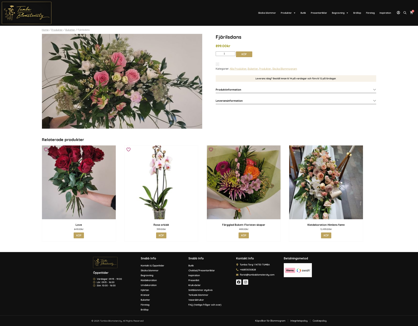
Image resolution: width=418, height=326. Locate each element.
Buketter (70, 29)
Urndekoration (149, 285)
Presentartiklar (319, 12)
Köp (244, 54)
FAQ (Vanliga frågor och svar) (204, 304)
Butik (303, 12)
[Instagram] (245, 282)
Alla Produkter (238, 68)
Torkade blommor (198, 295)
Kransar (145, 295)
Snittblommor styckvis (200, 290)
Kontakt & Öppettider (152, 265)
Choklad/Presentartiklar (201, 270)
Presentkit (193, 280)
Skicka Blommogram (284, 68)
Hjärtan (145, 290)
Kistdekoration (149, 280)
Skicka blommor (267, 12)
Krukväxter (194, 285)
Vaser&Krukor (196, 299)
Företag (370, 12)
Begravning (338, 12)
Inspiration (385, 12)
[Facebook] (238, 282)
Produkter (286, 12)
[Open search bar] (405, 12)
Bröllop (357, 12)
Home (45, 29)
